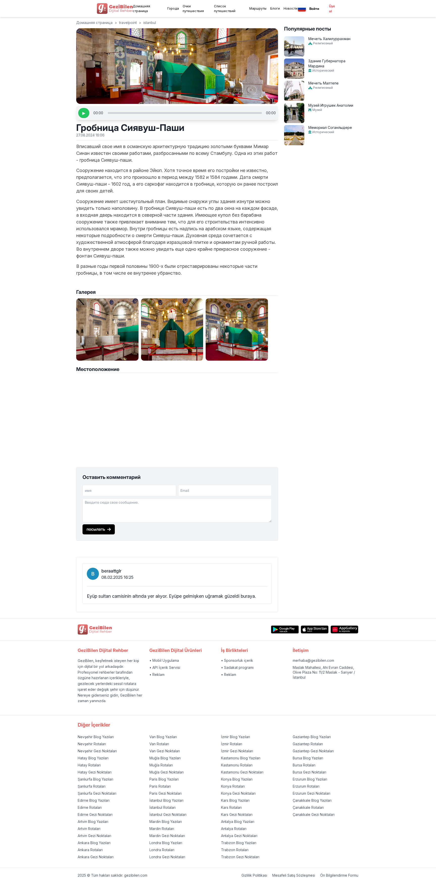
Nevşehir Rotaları (92, 744)
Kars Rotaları (231, 807)
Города (173, 8)
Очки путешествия (193, 8)
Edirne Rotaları (90, 807)
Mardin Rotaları (161, 828)
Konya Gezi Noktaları (238, 793)
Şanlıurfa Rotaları (91, 786)
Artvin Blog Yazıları (93, 821)
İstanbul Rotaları (162, 807)
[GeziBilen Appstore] (315, 629)
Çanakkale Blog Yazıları (312, 800)
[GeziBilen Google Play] (285, 629)
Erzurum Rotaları (306, 786)
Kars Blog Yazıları (235, 800)
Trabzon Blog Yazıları (238, 843)
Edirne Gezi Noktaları (95, 814)
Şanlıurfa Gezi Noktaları (97, 793)
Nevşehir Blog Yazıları (96, 737)
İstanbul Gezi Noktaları (167, 814)
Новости (290, 8)
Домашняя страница (141, 8)
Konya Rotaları (233, 786)
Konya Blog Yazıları (237, 779)
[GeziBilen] (115, 8)
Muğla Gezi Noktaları (166, 772)
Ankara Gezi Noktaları (96, 857)
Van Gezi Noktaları (164, 751)
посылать (96, 529)
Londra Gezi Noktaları (167, 857)
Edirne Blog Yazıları (94, 800)
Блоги (275, 8)
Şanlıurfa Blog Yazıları (95, 779)
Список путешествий (224, 8)
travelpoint (128, 22)
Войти (314, 9)
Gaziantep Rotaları (308, 744)
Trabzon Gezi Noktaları (240, 857)
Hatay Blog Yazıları (93, 758)
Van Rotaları (159, 744)
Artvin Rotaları (89, 828)
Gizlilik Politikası (254, 875)
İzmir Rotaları (231, 744)
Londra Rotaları (161, 850)
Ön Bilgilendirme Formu (339, 875)
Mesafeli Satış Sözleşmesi (293, 875)
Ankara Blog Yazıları (94, 843)
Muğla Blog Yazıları (165, 758)
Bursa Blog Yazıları (308, 758)
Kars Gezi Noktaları (237, 814)
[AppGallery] (344, 629)
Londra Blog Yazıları (165, 843)
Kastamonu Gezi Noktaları (242, 772)
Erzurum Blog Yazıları (310, 779)
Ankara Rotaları (90, 850)
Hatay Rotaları (89, 765)
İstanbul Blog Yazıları (166, 800)
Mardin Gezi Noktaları (167, 836)
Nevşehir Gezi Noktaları (97, 751)
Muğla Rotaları (161, 765)
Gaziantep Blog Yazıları (312, 737)
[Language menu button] (301, 9)
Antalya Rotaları (234, 828)
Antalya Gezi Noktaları (239, 836)
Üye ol (332, 8)
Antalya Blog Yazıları (237, 821)
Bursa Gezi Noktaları (309, 772)
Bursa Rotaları (304, 765)
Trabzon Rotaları (235, 850)
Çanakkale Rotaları (308, 807)
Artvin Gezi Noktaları (94, 836)
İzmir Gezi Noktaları (237, 751)
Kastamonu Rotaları (237, 765)
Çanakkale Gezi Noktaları (314, 814)
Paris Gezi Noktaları (165, 793)
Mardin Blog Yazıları (165, 821)
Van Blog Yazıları (163, 737)
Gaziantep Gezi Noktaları (313, 751)
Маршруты (257, 8)
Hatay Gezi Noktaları (95, 772)
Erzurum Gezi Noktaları (311, 793)
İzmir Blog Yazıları (235, 737)
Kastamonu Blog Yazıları (240, 758)
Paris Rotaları (160, 786)
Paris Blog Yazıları (164, 779)
